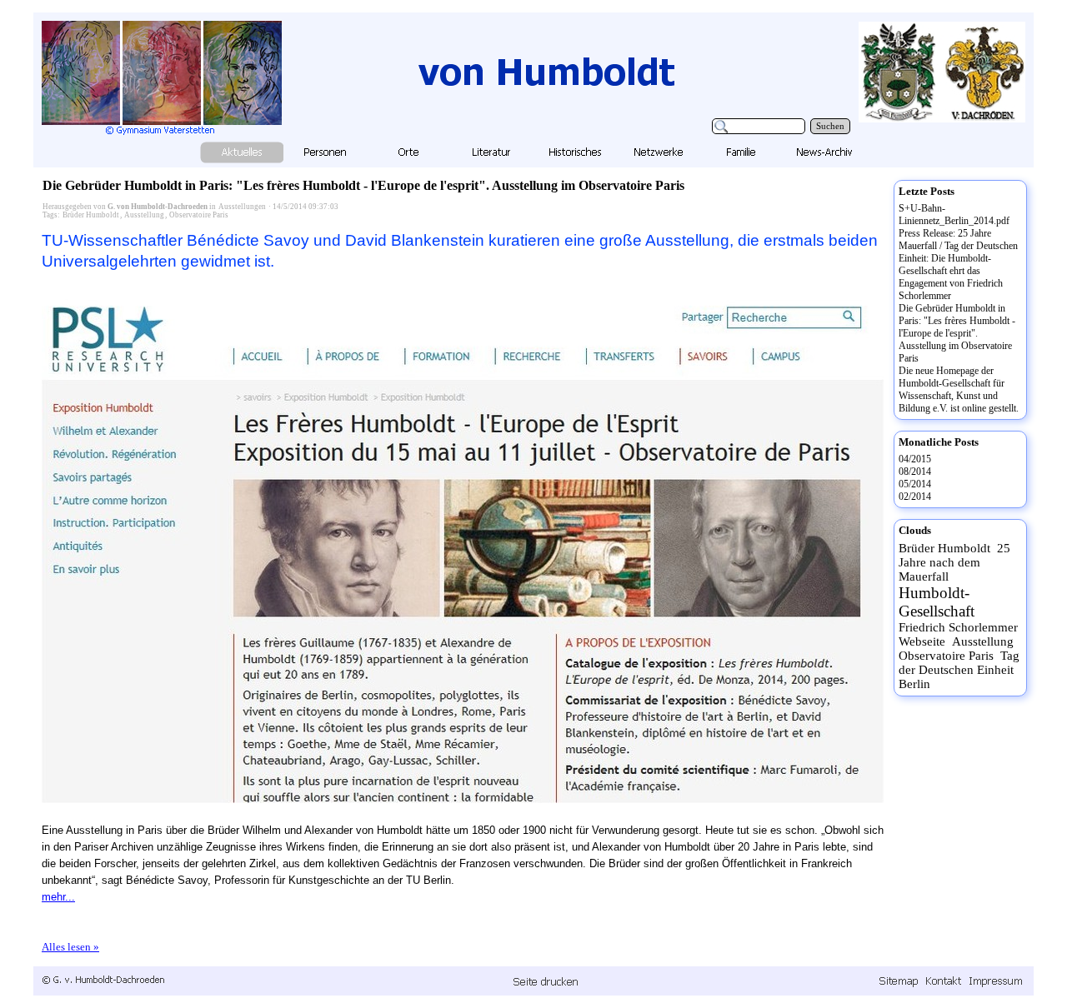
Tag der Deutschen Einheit (959, 662)
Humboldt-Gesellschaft (936, 602)
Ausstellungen (242, 206)
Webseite (922, 641)
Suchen (830, 126)
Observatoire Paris (198, 215)
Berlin (914, 684)
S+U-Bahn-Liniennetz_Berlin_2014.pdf (954, 214)
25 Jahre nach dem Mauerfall (954, 562)
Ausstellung (144, 215)
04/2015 (915, 459)
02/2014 (915, 496)
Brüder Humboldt (91, 215)
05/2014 (915, 484)
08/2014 (915, 471)
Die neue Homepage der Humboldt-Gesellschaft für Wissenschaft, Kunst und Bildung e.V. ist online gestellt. (959, 389)
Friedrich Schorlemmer (958, 627)
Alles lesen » (70, 947)
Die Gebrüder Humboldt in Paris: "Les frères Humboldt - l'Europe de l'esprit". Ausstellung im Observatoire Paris (363, 185)
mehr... (58, 897)
